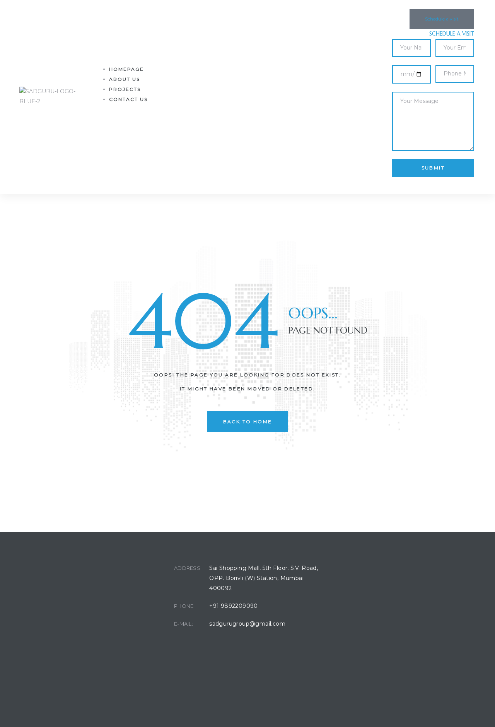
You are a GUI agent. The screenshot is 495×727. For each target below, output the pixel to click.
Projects (125, 89)
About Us (124, 79)
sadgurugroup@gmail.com (247, 623)
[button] (442, 19)
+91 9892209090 (233, 605)
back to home (247, 421)
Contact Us (128, 99)
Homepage (126, 69)
